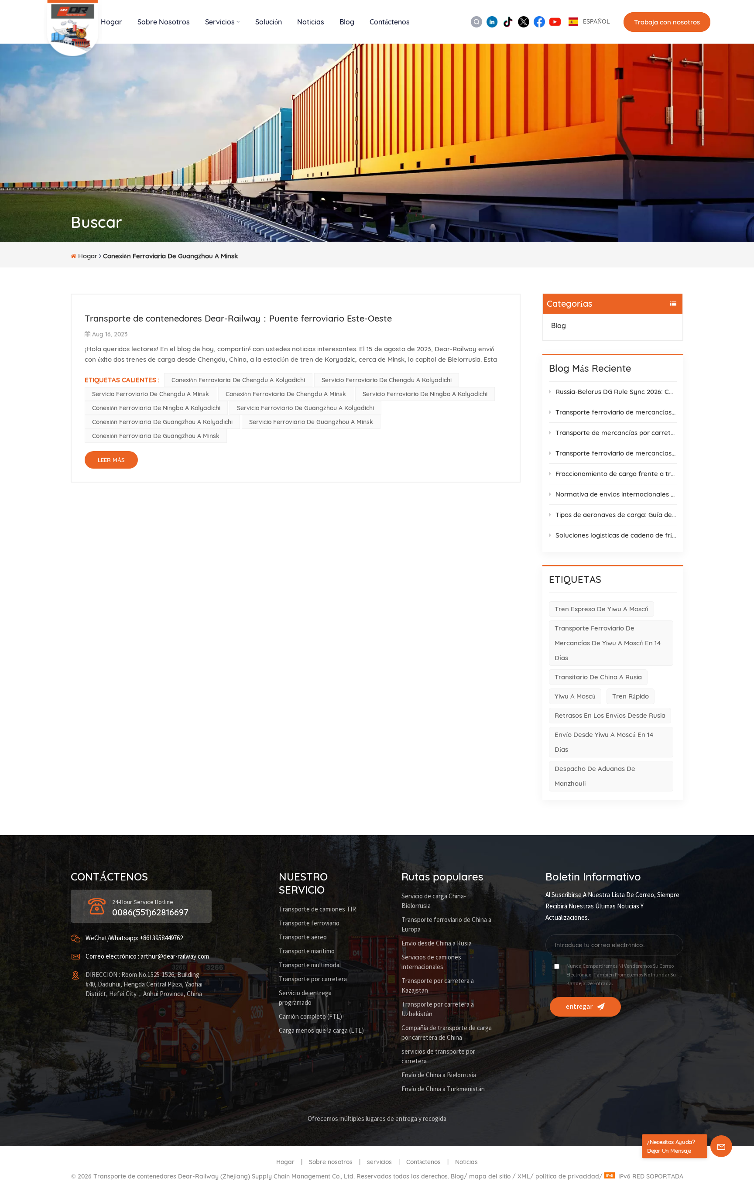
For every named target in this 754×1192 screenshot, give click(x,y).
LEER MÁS (111, 459)
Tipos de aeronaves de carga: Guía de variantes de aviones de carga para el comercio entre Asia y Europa (616, 514)
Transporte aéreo (303, 937)
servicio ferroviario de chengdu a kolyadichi (387, 380)
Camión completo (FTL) (310, 1017)
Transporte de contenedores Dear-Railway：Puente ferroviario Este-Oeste (238, 318)
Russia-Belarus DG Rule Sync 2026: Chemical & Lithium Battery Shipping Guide (616, 391)
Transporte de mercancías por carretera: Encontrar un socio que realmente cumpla (616, 432)
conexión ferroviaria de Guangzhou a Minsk (155, 436)
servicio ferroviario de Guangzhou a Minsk (311, 422)
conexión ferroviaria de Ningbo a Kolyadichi (156, 408)
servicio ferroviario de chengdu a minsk (150, 394)
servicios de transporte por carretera (438, 1056)
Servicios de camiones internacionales (431, 962)
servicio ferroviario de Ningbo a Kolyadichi (425, 394)
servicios (379, 1162)
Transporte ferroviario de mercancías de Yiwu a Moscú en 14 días (608, 643)
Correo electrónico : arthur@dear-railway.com (147, 956)
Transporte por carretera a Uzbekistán (437, 1009)
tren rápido (630, 696)
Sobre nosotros (163, 21)
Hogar (111, 21)
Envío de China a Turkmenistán (443, 1089)
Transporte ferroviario (309, 923)
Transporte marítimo (307, 951)
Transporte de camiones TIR (317, 909)
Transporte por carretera (313, 979)
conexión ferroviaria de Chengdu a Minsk (286, 394)
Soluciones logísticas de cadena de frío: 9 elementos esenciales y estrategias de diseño (616, 535)
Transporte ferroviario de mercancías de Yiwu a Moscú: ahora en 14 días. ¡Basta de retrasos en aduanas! (616, 412)
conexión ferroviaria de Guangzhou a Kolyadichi (162, 422)
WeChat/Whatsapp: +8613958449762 (134, 938)
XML (524, 1176)
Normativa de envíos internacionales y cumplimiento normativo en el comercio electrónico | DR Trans (616, 494)
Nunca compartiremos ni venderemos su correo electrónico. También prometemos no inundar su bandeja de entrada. (621, 975)
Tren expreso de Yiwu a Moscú (601, 609)
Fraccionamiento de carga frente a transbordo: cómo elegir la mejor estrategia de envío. (616, 473)
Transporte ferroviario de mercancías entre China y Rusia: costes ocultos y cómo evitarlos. (616, 453)
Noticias (310, 21)
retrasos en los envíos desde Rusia (610, 715)
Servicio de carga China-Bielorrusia (433, 901)
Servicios (220, 21)
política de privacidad (567, 1176)
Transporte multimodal (310, 965)
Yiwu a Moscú (575, 696)
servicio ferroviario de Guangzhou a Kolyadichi (305, 408)
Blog (346, 21)
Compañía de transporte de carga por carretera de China (446, 1033)
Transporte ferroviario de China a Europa (446, 925)
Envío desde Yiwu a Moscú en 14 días (604, 742)
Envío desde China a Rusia (436, 943)
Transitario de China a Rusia (598, 677)
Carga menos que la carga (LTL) (321, 1031)
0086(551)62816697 (150, 912)
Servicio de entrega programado (305, 998)
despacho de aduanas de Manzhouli (595, 776)
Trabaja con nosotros (667, 22)
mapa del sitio (490, 1176)
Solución (268, 21)
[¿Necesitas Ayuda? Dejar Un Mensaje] (721, 1146)
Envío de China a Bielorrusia (438, 1075)
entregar (579, 1006)
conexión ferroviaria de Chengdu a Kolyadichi (238, 380)
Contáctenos (390, 21)
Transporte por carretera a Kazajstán (437, 986)
